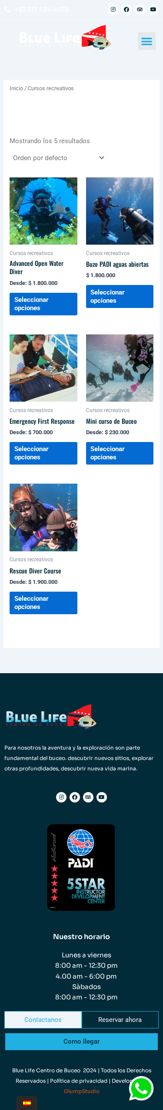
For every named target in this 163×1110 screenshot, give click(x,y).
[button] (147, 41)
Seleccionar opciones (31, 304)
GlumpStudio (82, 1091)
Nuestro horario (81, 936)
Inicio (16, 88)
